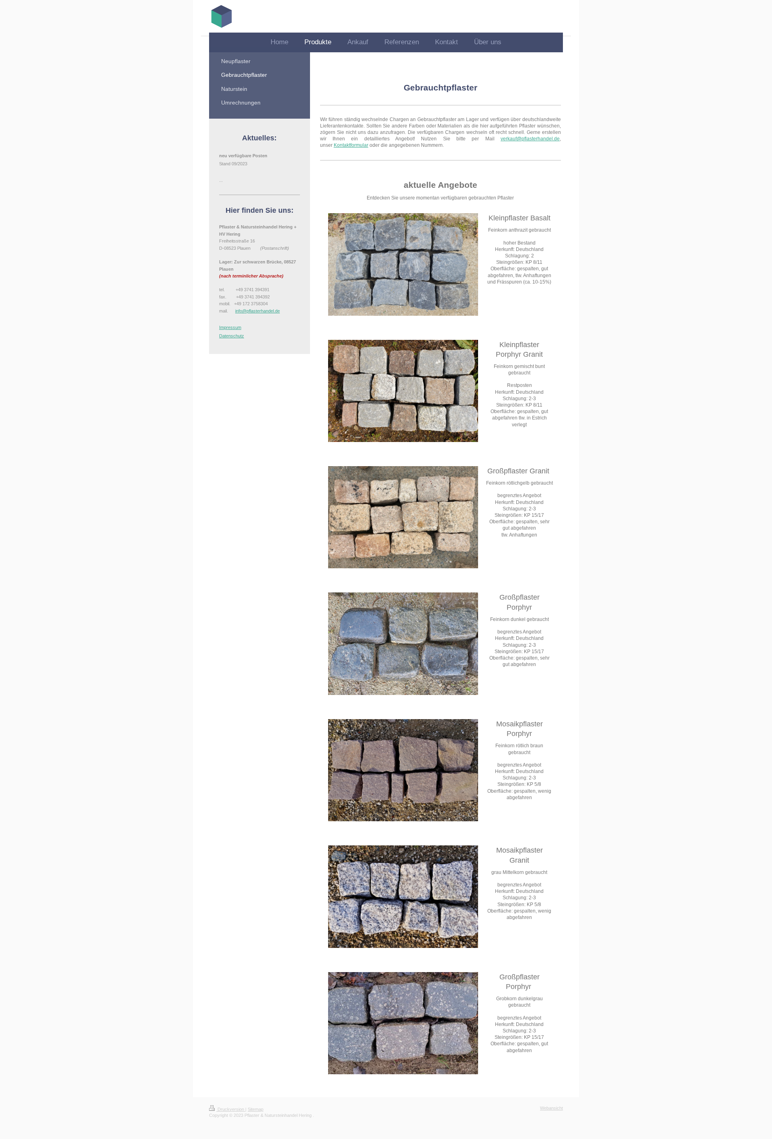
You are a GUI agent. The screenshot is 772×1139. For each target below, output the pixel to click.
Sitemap (255, 1109)
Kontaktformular (351, 145)
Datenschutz (231, 335)
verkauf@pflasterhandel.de (530, 139)
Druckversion (230, 1109)
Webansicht (551, 1108)
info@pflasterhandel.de (257, 310)
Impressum (230, 327)
